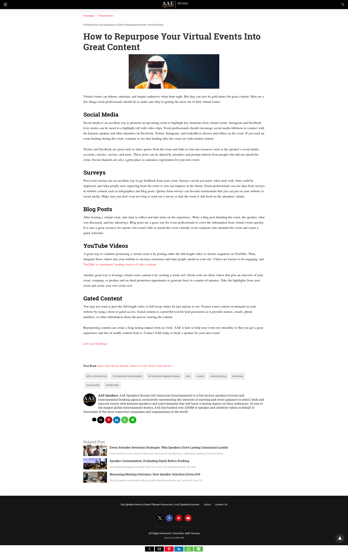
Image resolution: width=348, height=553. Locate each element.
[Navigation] (4, 4)
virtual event (112, 384)
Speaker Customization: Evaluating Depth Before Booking (149, 461)
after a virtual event (96, 376)
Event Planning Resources (132, 24)
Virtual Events (105, 15)
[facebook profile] (169, 518)
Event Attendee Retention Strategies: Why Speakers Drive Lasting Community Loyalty (169, 447)
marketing (237, 376)
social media (93, 384)
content (200, 376)
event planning (218, 376)
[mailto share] (100, 419)
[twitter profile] (159, 518)
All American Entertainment (127, 376)
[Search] (342, 4)
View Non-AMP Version (186, 533)
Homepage (88, 15)
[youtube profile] (188, 518)
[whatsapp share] (124, 419)
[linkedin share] (116, 419)
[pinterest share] (108, 419)
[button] (149, 549)
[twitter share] (94, 419)
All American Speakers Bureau (164, 376)
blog (188, 376)
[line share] (132, 419)
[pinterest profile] (178, 518)
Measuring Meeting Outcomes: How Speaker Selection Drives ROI (155, 474)
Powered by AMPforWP (174, 538)
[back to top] (339, 538)
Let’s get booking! (95, 343)
